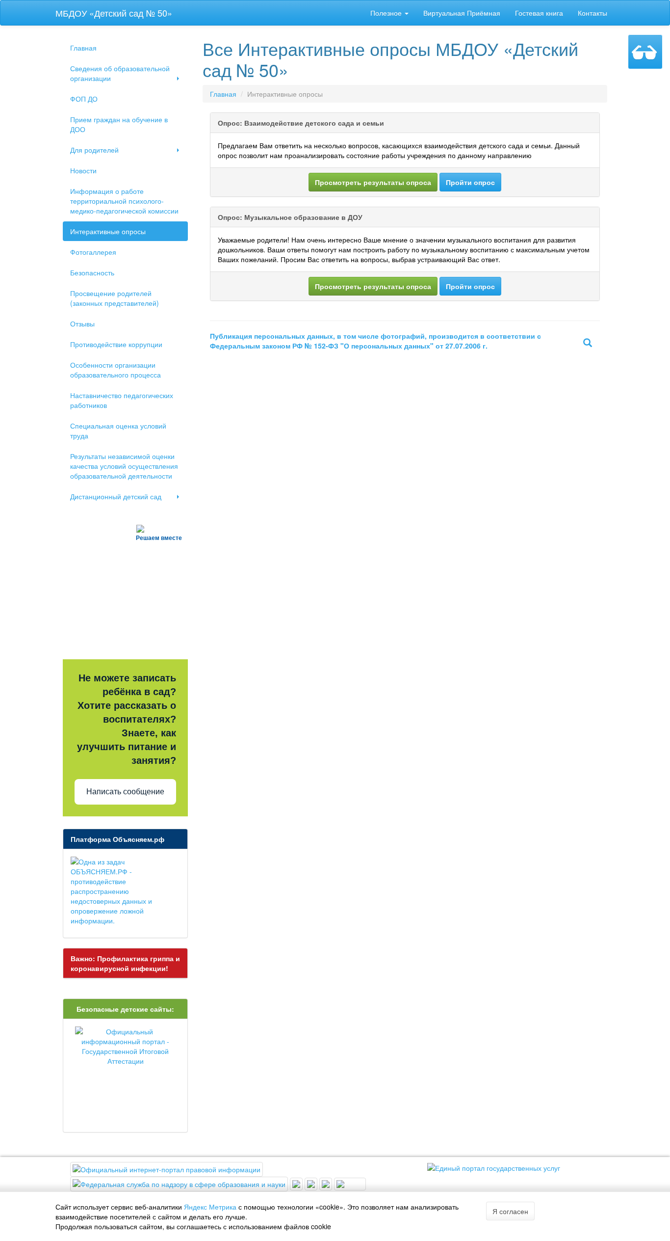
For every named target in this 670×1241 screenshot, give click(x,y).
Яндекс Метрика (210, 1207)
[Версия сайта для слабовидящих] (645, 51)
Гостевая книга (539, 13)
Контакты (592, 13)
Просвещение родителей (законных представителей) (114, 298)
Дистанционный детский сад (115, 496)
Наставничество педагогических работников (121, 400)
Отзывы (82, 323)
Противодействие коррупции (116, 344)
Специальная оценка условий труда (118, 430)
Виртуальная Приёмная (461, 13)
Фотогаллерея (93, 252)
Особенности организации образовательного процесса (115, 369)
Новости (83, 170)
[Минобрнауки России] (312, 1183)
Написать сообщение (125, 791)
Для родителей (94, 150)
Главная (83, 48)
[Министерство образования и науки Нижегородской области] (350, 1183)
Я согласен (510, 1211)
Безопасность (92, 272)
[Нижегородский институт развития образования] (326, 1183)
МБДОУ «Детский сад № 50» (113, 12)
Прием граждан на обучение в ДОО (119, 124)
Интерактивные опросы (108, 231)
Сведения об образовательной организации (120, 73)
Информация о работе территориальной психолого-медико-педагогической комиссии (124, 201)
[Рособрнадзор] (180, 1183)
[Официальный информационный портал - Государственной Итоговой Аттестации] (125, 1046)
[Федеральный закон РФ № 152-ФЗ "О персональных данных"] (587, 344)
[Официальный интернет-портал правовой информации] (166, 1168)
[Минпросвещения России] (297, 1183)
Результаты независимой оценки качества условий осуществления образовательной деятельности (124, 466)
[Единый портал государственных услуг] (493, 1167)
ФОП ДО (84, 99)
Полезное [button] (387, 13)
